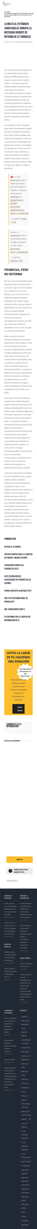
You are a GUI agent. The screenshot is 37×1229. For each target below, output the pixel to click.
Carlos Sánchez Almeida (24, 1032)
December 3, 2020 (16, 261)
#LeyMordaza (15, 235)
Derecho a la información (25, 1058)
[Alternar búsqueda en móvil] (29, 3)
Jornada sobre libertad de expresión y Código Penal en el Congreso (10, 1045)
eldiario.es (24, 1079)
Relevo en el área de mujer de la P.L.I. (26, 965)
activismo (24, 1017)
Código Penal (25, 1048)
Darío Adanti (25, 1052)
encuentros (25, 1083)
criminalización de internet (26, 1041)
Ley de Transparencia (26, 1155)
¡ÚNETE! (19, 859)
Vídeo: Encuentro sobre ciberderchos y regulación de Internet (10, 973)
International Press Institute (26, 1113)
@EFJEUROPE (15, 207)
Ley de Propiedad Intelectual (24, 1134)
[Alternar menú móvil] (33, 3)
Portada (7, 12)
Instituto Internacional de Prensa (25, 1103)
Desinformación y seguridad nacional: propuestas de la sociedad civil (10, 956)
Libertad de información (26, 42)
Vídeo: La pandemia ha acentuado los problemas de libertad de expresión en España (10, 1025)
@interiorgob (14, 180)
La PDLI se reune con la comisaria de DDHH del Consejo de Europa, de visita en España (10, 909)
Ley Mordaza (25, 1166)
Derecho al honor (24, 1065)
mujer (23, 1212)
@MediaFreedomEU (17, 210)
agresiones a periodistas (25, 1022)
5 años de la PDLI (9, 1060)
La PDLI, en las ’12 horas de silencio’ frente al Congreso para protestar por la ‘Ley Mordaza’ (10, 928)
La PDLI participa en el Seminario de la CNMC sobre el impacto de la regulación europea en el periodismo (26, 910)
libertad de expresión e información (25, 1181)
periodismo (25, 1221)
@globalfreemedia (16, 200)
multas (23, 1216)
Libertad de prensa (25, 1206)
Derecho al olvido (24, 1073)
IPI (30, 1119)
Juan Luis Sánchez (24, 1125)
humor (23, 1092)
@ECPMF (13, 203)
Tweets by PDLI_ (12, 881)
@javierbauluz (15, 197)
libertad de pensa (24, 1198)
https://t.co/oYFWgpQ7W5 (19, 213)
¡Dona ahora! (20, 709)
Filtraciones (25, 1088)
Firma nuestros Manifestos (21, 870)
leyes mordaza (26, 1162)
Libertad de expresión (25, 1171)
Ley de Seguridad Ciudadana (24, 1146)
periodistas (25, 1225)
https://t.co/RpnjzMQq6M (19, 252)
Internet (23, 1119)
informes (24, 1096)
